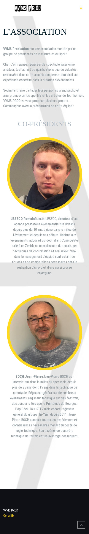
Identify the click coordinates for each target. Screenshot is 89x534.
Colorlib (8, 515)
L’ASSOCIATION (35, 32)
